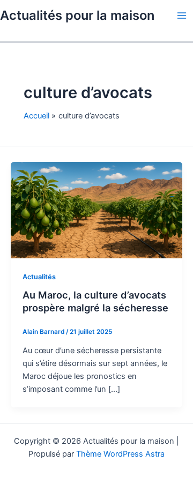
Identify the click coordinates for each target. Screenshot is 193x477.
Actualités (39, 277)
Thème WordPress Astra (120, 454)
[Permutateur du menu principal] (181, 15)
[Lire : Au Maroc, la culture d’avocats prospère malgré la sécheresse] (96, 209)
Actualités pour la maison (77, 15)
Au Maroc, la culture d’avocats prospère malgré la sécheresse (95, 301)
